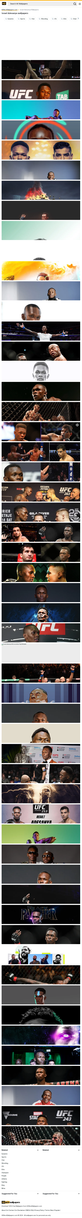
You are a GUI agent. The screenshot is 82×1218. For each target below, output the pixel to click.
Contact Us (13, 1210)
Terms (47, 1210)
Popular (57, 1210)
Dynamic (11, 19)
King (3, 1185)
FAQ (32, 1210)
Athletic (4, 1179)
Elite (64, 19)
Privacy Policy (39, 1210)
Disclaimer (21, 1210)
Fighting (4, 1182)
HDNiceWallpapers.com (10, 10)
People (4, 1176)
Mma (3, 1188)
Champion (76, 19)
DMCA (28, 1210)
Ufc (55, 19)
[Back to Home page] (4, 3)
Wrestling (44, 19)
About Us (5, 1210)
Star (33, 19)
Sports (22, 19)
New (52, 1210)
